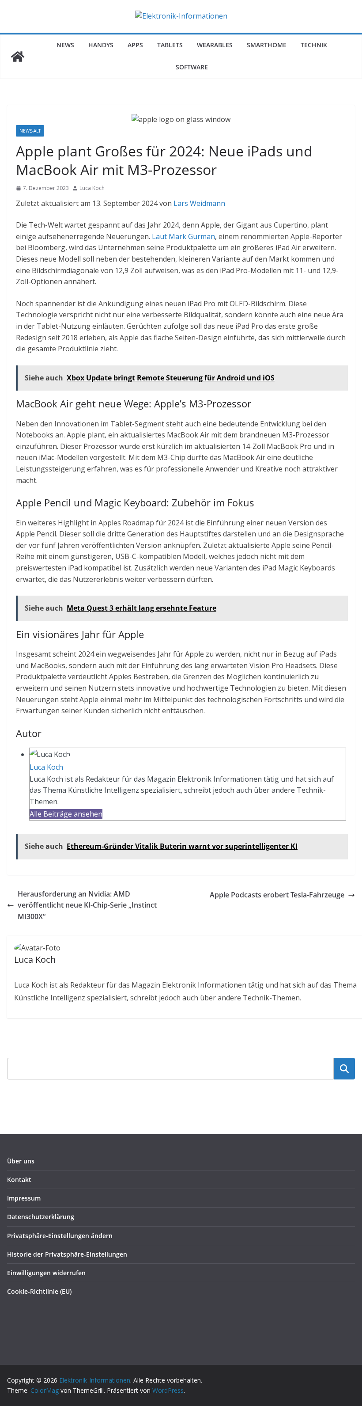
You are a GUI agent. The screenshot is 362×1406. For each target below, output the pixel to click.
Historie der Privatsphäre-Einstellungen (67, 1254)
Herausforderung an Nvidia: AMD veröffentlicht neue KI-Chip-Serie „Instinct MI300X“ (87, 905)
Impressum (24, 1198)
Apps (135, 45)
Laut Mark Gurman (183, 236)
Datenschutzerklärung (40, 1216)
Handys (100, 45)
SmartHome (267, 45)
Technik (314, 45)
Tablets (170, 45)
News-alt (30, 131)
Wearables (215, 45)
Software (192, 67)
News (65, 45)
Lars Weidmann (199, 203)
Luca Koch (92, 188)
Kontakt (19, 1179)
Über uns (20, 1161)
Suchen (344, 1068)
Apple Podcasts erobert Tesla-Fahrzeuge (277, 895)
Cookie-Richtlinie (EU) (39, 1291)
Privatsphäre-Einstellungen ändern (60, 1235)
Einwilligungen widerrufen (46, 1273)
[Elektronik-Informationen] (17, 56)
